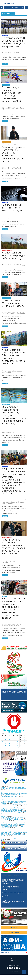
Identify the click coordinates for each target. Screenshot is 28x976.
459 (10, 430)
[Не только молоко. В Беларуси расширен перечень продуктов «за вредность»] (14, 19)
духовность (4, 168)
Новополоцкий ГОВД (21, 265)
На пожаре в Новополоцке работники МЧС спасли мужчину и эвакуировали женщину (13, 825)
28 (13, 745)
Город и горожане (6, 298)
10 (24, 739)
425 (10, 312)
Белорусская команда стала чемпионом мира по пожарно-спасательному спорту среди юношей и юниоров (12, 838)
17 (24, 741)
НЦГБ (12, 561)
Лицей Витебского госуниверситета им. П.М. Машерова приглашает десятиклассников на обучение (13, 356)
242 (10, 216)
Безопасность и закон (7, 250)
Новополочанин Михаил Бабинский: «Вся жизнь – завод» (13, 303)
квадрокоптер (13, 265)
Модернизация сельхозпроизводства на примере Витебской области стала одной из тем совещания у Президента (13, 815)
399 (10, 52)
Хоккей (7, 109)
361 (10, 499)
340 (10, 107)
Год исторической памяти (13, 501)
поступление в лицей (6, 372)
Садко (6, 432)
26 (6, 745)
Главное (4, 596)
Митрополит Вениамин (12, 168)
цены (18, 625)
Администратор (16, 52)
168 (10, 559)
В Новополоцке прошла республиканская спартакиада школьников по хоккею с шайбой (11, 94)
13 (9, 741)
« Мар (3, 747)
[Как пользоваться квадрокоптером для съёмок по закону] (14, 234)
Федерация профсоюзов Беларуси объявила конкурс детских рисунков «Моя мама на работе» (13, 822)
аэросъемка (4, 265)
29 (17, 745)
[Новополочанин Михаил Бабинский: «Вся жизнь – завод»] (14, 282)
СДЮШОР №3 (11, 432)
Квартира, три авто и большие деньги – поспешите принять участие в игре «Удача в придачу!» (13, 791)
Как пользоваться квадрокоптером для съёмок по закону (13, 255)
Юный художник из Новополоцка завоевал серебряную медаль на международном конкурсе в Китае (14, 794)
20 (9, 743)
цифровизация (11, 503)
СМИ (7, 503)
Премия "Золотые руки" (20, 313)
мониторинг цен (5, 625)
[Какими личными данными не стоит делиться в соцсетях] (14, 186)
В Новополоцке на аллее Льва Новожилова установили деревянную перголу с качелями (14, 805)
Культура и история (7, 142)
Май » (18, 747)
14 (13, 741)
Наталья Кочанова (13, 625)
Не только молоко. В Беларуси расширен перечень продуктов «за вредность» (13, 42)
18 (2, 743)
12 (6, 741)
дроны (8, 265)
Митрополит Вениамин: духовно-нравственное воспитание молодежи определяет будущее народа (13, 152)
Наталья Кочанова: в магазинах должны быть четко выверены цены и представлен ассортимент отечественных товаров (13, 608)
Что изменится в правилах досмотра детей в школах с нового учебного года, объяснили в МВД (13, 812)
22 (17, 743)
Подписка (14, 927)
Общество (5, 35)
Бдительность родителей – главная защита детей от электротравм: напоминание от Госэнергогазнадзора (13, 788)
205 (10, 624)
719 (10, 264)
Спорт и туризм (6, 85)
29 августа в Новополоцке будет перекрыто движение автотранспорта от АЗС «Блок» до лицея (13, 807)
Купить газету (14, 932)
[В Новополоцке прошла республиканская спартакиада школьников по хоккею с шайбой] (14, 69)
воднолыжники (18, 431)
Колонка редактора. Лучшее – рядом (9, 796)
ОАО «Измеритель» (11, 313)
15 (17, 741)
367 (10, 370)
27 (9, 745)
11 (2, 741)
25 (2, 745)
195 (10, 167)
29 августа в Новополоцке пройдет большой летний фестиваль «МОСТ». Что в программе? (13, 818)
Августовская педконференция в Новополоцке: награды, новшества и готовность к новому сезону (12, 798)
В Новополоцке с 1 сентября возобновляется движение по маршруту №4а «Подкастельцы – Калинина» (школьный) (14, 802)
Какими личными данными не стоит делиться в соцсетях (13, 207)
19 (6, 743)
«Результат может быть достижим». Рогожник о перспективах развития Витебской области (12, 810)
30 (20, 745)
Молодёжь (19, 168)
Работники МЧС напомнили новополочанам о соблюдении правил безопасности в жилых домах (13, 546)
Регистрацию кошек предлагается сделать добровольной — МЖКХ (11, 829)
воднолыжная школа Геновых (8, 431)
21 (13, 743)
